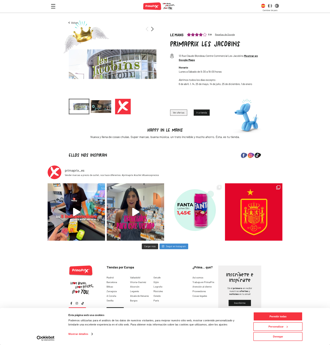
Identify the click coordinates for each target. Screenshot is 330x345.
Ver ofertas (178, 112)
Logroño (157, 286)
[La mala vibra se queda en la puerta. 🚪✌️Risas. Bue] (194, 212)
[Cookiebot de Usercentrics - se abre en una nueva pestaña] (46, 338)
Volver (74, 22)
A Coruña (111, 295)
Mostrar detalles (78, 333)
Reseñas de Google (225, 34)
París (156, 300)
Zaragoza (112, 291)
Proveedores (199, 291)
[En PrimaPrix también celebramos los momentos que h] (253, 212)
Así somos (197, 277)
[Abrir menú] (53, 6)
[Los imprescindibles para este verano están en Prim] (135, 212)
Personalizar (276, 326)
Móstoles (158, 291)
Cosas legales (199, 295)
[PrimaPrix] (159, 6)
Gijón (156, 282)
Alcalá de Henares (139, 295)
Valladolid (135, 277)
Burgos (134, 300)
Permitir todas (278, 316)
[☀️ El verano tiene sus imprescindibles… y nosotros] (76, 212)
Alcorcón (134, 286)
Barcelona (112, 282)
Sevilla (110, 300)
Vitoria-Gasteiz (138, 282)
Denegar (278, 336)
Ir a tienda (201, 112)
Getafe (157, 277)
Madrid (110, 277)
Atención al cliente (202, 286)
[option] (263, 6)
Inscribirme (239, 302)
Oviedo (157, 295)
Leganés (134, 291)
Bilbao (110, 286)
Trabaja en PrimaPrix (203, 282)
